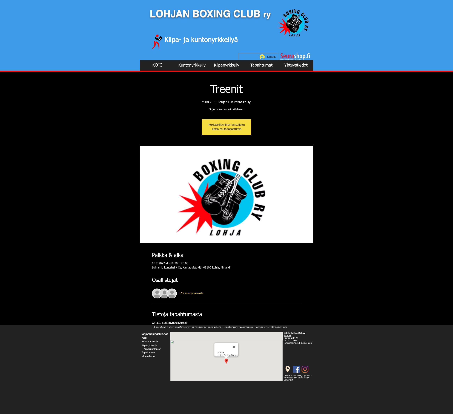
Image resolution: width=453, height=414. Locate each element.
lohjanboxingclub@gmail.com (298, 343)
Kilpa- (174, 40)
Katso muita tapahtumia (226, 129)
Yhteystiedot (148, 356)
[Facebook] (296, 369)
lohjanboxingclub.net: (155, 334)
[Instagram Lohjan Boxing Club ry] (305, 369)
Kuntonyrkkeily (150, 341)
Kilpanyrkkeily (149, 345)
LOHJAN (171, 13)
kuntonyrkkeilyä (214, 40)
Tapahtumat (148, 352)
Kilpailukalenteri (151, 348)
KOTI (144, 337)
